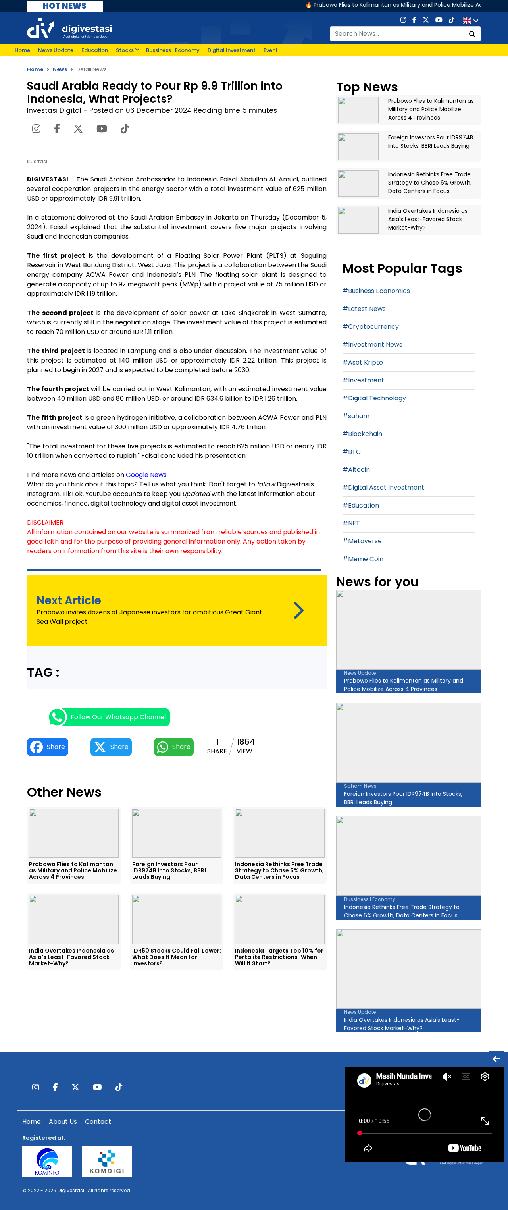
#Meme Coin (363, 559)
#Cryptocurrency (371, 326)
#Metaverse (362, 541)
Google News (146, 474)
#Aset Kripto (363, 362)
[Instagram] (403, 20)
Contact (98, 1121)
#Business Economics (376, 290)
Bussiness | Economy (173, 50)
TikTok (72, 493)
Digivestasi (71, 1190)
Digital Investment (232, 50)
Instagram (43, 493)
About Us (63, 1121)
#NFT (351, 523)
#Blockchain (362, 433)
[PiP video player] (496, 1058)
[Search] (472, 34)
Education (94, 50)
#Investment (363, 380)
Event (271, 50)
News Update (55, 50)
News (60, 69)
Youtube (98, 493)
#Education (361, 505)
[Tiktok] (451, 20)
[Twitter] (426, 20)
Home (22, 50)
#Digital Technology (374, 398)
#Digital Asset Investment (383, 487)
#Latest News (364, 308)
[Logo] (69, 28)
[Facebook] (414, 20)
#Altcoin (356, 469)
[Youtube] (439, 20)
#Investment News (372, 344)
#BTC (352, 451)
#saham (356, 416)
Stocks (125, 50)
